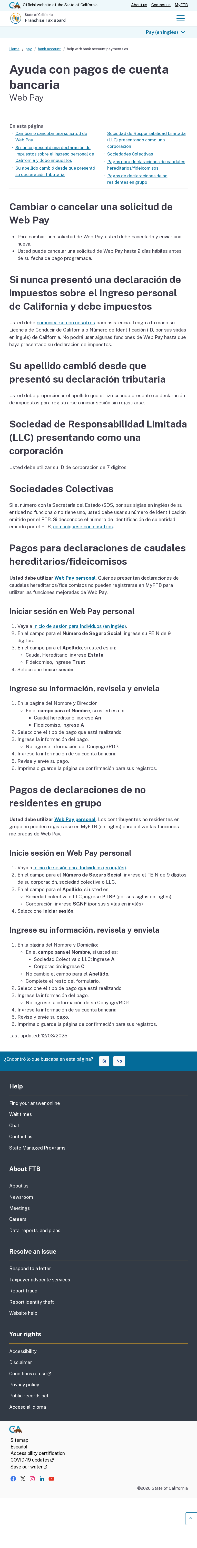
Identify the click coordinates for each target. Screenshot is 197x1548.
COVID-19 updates (32, 1460)
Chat (14, 1125)
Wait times (20, 1114)
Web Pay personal (75, 578)
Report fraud (23, 1290)
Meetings (19, 1208)
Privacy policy (24, 1384)
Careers (17, 1219)
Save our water (29, 1466)
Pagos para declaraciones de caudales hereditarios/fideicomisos (146, 165)
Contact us (161, 5)
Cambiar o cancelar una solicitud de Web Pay (51, 136)
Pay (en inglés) (162, 32)
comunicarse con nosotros (66, 322)
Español (19, 1446)
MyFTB (181, 5)
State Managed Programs (37, 1148)
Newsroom (21, 1197)
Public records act (28, 1395)
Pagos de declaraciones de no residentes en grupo (137, 179)
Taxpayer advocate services (39, 1279)
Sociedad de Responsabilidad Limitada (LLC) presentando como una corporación (146, 140)
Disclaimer (20, 1362)
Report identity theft (31, 1302)
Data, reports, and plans (34, 1230)
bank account (49, 49)
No (119, 1061)
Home (14, 49)
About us (139, 5)
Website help (23, 1313)
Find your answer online (34, 1103)
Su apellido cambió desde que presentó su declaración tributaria (55, 171)
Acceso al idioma (27, 1407)
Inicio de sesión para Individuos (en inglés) (79, 626)
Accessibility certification (38, 1453)
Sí (104, 1061)
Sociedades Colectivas (130, 154)
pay (29, 49)
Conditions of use (44, 1373)
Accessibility (23, 1351)
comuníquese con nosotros (83, 526)
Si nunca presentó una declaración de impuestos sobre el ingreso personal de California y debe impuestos (54, 154)
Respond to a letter (30, 1268)
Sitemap (19, 1440)
